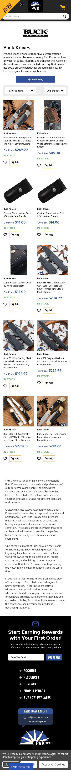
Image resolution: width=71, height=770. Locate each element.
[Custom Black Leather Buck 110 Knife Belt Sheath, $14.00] (18, 260)
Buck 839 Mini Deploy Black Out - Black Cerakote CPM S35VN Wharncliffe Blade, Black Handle (51, 287)
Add (17, 162)
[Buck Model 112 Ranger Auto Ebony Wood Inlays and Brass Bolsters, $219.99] (52, 411)
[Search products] (64, 17)
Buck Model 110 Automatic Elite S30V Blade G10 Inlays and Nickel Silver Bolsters (17, 436)
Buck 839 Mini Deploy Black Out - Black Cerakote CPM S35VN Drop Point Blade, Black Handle (17, 363)
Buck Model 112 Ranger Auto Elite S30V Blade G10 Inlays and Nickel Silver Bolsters (17, 140)
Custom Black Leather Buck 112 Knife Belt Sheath (51, 215)
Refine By (37, 79)
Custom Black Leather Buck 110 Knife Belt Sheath (17, 284)
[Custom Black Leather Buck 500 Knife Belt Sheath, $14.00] (18, 190)
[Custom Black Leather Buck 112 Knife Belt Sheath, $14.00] (52, 190)
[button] (10, 10)
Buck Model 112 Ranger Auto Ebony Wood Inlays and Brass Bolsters (51, 436)
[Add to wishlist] (5, 162)
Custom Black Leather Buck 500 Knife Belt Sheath (17, 215)
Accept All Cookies (53, 764)
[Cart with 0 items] (62, 7)
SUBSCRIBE (54, 657)
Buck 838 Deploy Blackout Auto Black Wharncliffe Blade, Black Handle (52, 361)
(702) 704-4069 (39, 717)
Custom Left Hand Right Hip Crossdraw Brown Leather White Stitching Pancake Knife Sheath (52, 142)
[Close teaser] (21, 4)
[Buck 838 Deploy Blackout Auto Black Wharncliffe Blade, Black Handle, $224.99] (52, 335)
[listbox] (20, 90)
